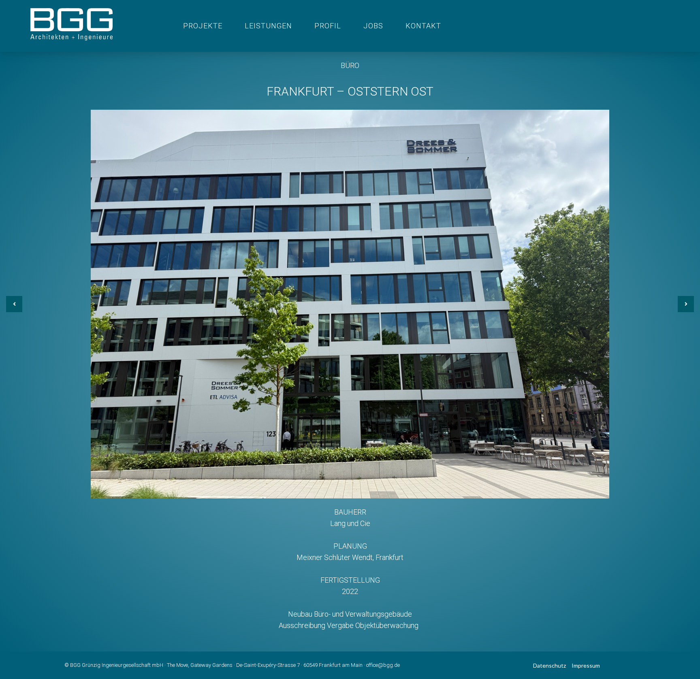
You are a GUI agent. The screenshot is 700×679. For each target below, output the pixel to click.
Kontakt (423, 25)
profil (327, 25)
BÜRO (350, 65)
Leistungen (268, 25)
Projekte (202, 25)
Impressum (586, 665)
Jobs (373, 25)
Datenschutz (549, 665)
